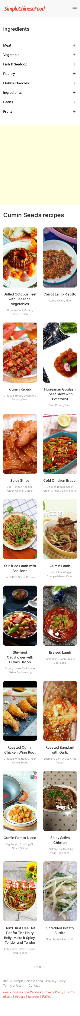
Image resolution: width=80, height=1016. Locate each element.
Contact (34, 985)
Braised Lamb (60, 652)
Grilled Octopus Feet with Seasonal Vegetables (19, 299)
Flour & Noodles (16, 83)
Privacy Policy (56, 981)
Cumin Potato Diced (20, 838)
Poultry (9, 73)
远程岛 (46, 996)
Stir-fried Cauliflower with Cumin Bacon (20, 657)
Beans (8, 102)
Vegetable (11, 55)
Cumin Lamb (60, 566)
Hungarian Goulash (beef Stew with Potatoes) (60, 394)
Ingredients (12, 92)
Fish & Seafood (15, 64)
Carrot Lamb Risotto (60, 294)
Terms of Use (12, 985)
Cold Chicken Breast (60, 480)
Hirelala (20, 996)
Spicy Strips (20, 480)
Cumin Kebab (20, 389)
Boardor (33, 996)
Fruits (8, 111)
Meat (7, 45)
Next (38, 967)
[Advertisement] (40, 165)
